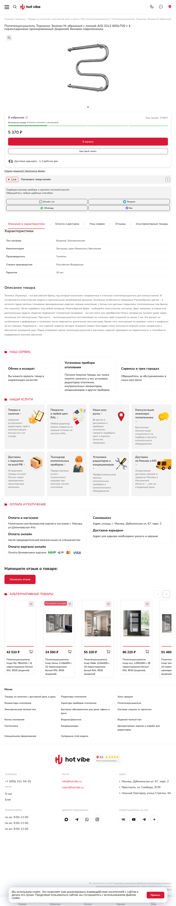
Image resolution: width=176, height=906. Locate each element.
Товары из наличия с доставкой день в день (53, 19)
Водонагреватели (71, 719)
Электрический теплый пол (20, 709)
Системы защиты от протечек (135, 709)
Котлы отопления (14, 719)
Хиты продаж (125, 696)
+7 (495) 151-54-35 (18, 781)
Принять (155, 895)
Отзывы (120, 224)
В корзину (88, 141)
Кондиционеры (69, 726)
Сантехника (11, 726)
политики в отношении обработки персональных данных (141, 883)
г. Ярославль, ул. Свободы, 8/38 (140, 787)
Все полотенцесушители (95, 19)
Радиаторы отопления (73, 696)
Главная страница (14, 19)
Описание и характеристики (26, 224)
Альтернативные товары (152, 224)
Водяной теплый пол (129, 719)
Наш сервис (97, 224)
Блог (8, 800)
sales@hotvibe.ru (73, 787)
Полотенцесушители (129, 703)
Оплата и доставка (67, 224)
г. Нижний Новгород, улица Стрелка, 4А (145, 793)
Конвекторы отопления (17, 703)
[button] (166, 594)
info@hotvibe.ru (72, 781)
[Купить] (31, 652)
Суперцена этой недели (74, 736)
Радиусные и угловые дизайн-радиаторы (105, 743)
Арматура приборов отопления (78, 703)
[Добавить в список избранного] (26, 117)
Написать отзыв (20, 579)
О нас (8, 794)
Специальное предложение (20, 736)
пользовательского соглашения (112, 886)
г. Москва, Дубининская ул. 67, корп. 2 (144, 781)
